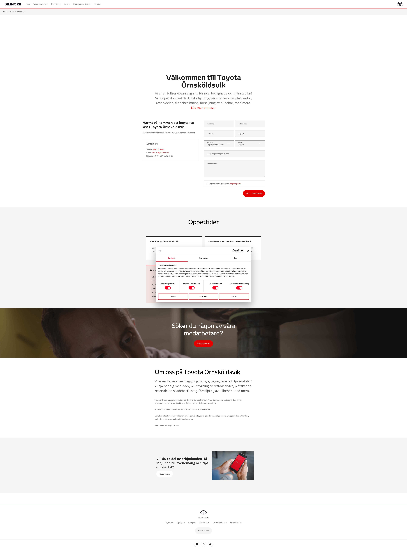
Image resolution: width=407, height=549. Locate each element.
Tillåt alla (234, 297)
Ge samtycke (165, 474)
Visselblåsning (236, 522)
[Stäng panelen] (248, 251)
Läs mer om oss (202, 107)
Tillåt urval (203, 297)
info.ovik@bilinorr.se (160, 153)
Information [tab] (203, 258)
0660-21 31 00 (158, 149)
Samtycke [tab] (171, 258)
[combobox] (219, 143)
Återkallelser (204, 522)
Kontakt (11, 11)
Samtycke (192, 522)
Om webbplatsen (220, 522)
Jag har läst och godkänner (225, 184)
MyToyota (181, 522)
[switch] (192, 287)
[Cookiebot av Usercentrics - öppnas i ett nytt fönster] (234, 250)
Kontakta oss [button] (203, 531)
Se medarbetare (203, 343)
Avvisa (173, 297)
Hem (4, 11)
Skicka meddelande (254, 193)
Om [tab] (235, 258)
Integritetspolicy (234, 184)
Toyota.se (169, 522)
